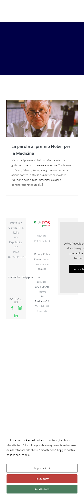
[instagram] (20, 308)
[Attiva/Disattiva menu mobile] (76, 10)
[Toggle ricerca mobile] (67, 10)
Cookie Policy (42, 259)
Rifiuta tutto (42, 478)
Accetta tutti (42, 489)
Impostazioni (42, 468)
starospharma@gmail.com (16, 277)
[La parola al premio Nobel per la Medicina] (42, 118)
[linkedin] (16, 315)
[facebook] (12, 308)
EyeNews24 (42, 301)
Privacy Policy (42, 254)
